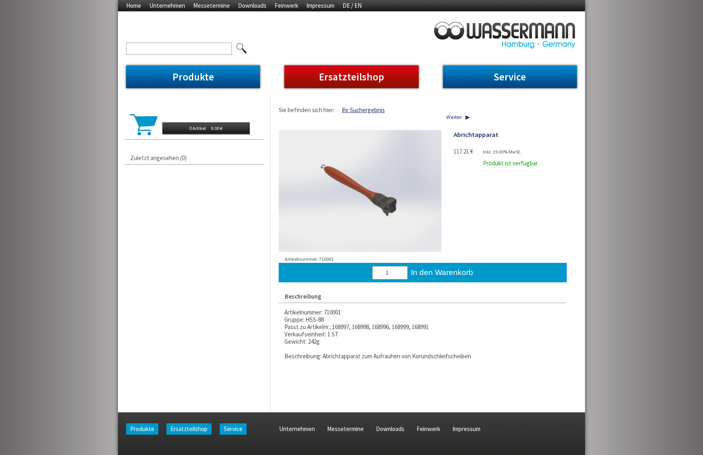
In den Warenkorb (442, 272)
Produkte (193, 76)
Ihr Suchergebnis (363, 110)
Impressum (320, 5)
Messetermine (211, 5)
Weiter (454, 117)
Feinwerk (286, 5)
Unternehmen (167, 5)
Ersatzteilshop (351, 76)
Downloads (252, 5)
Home (133, 5)
